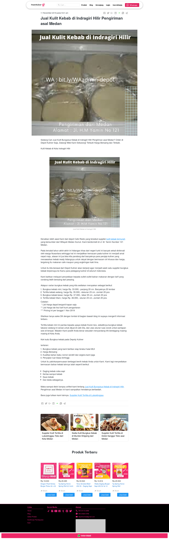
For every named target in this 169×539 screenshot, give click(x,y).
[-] (48, 511)
